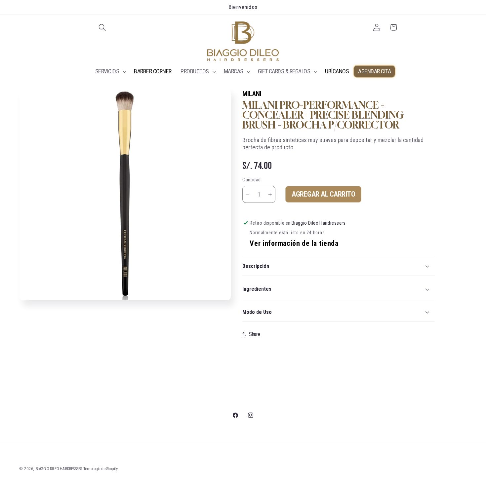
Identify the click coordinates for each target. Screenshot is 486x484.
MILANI (252, 94)
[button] (102, 27)
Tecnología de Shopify (100, 468)
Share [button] (254, 334)
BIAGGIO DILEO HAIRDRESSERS (59, 468)
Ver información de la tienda (294, 243)
